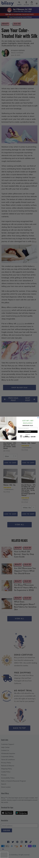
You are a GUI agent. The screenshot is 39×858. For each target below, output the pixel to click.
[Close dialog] (38, 417)
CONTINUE (27, 431)
